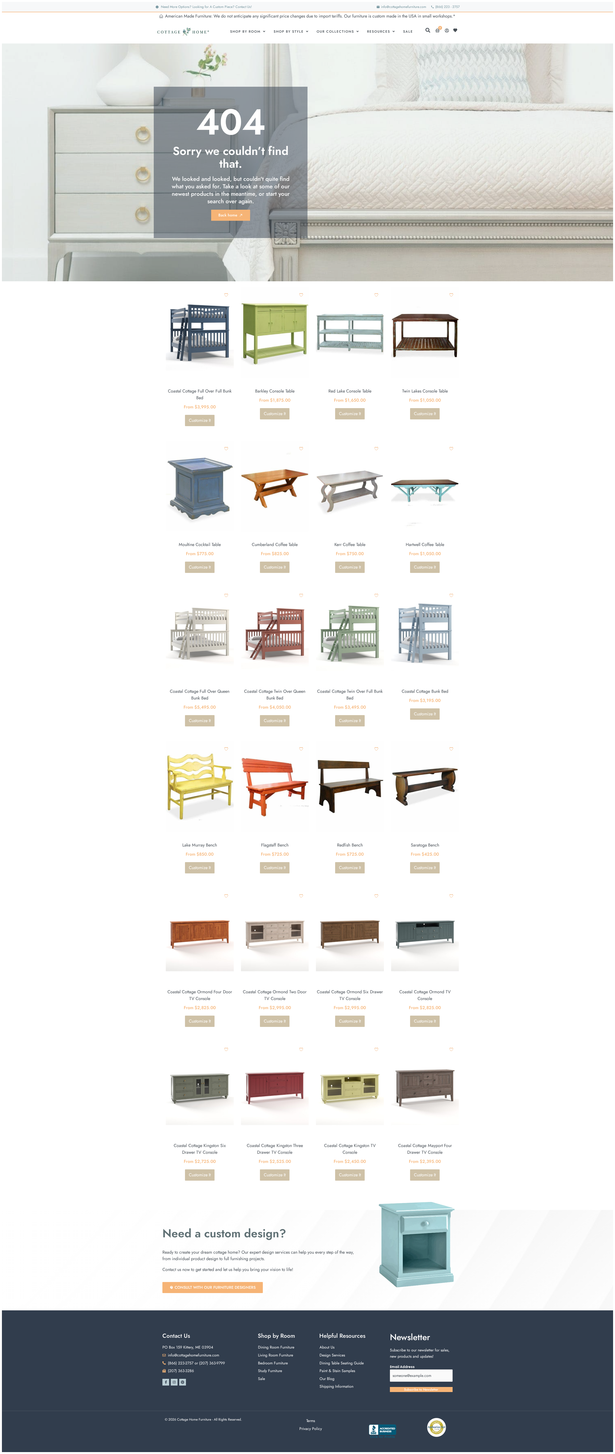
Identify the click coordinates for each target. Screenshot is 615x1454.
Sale (408, 31)
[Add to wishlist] (226, 294)
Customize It (200, 420)
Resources (378, 31)
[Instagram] (174, 1382)
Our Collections (335, 31)
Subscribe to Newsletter (421, 1389)
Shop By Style (289, 31)
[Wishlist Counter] (456, 30)
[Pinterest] (182, 1382)
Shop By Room (245, 31)
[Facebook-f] (165, 1382)
